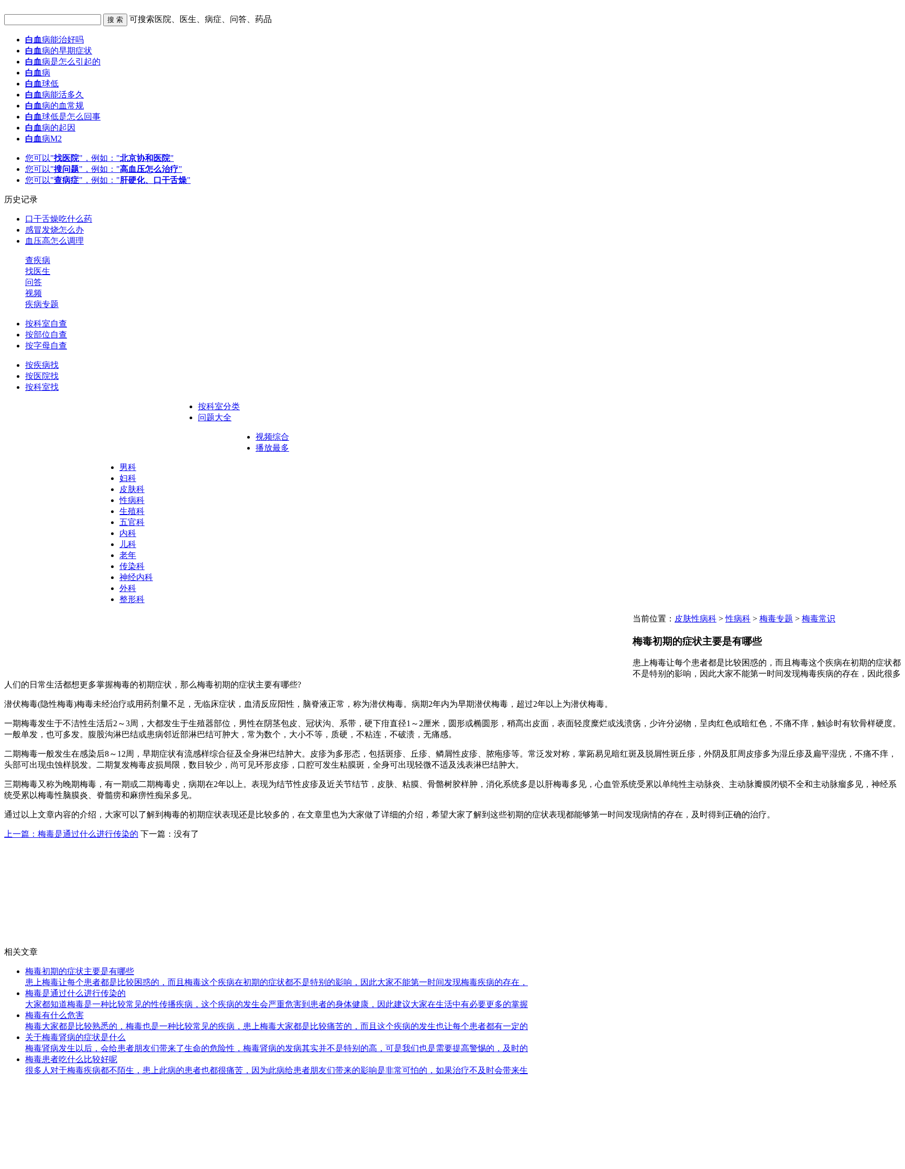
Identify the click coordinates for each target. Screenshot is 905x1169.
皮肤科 (132, 489)
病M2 (43, 138)
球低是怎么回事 (63, 116)
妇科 (127, 478)
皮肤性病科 (695, 618)
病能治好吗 (54, 39)
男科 (127, 467)
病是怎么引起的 (63, 61)
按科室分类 (219, 406)
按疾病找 (42, 364)
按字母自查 (46, 345)
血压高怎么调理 (54, 240)
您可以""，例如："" (99, 158)
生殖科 (132, 511)
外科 (127, 588)
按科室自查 (46, 323)
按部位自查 (46, 334)
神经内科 (136, 577)
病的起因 (50, 127)
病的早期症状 (58, 50)
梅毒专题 (776, 618)
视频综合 (272, 436)
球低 (42, 83)
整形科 (132, 599)
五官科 (132, 522)
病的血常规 (54, 105)
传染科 (132, 566)
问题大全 (214, 417)
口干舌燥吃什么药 (58, 218)
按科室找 (42, 387)
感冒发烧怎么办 (54, 229)
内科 (127, 533)
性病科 (132, 500)
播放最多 (272, 447)
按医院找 (42, 376)
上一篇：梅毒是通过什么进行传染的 (71, 833)
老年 (127, 555)
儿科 (127, 544)
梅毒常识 (818, 618)
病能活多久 (54, 94)
